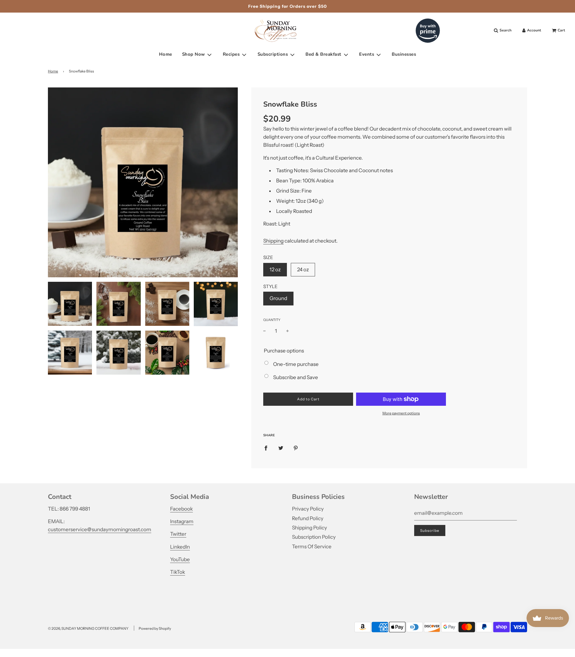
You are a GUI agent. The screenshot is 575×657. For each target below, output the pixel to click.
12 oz (275, 270)
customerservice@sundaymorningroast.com (99, 529)
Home (165, 54)
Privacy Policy (308, 509)
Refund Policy (307, 518)
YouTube (180, 559)
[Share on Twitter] (281, 447)
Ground (278, 298)
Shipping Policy (309, 528)
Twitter (178, 534)
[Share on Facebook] (266, 447)
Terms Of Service (312, 546)
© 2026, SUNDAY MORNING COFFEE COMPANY (88, 628)
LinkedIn (180, 547)
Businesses (404, 54)
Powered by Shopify (155, 628)
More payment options (401, 413)
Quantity (271, 320)
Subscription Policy (314, 537)
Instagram (181, 521)
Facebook (181, 509)
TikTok (177, 572)
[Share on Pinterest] (296, 447)
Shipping (273, 241)
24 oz (303, 270)
